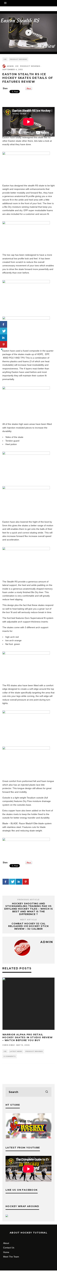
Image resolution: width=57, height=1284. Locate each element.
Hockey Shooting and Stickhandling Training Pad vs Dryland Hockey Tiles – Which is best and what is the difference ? (28, 909)
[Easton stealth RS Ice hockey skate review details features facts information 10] (26, 319)
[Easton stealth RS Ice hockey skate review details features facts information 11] (26, 712)
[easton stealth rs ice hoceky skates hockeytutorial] (26, 840)
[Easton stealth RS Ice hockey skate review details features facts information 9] (26, 749)
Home (6, 1252)
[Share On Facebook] (6, 881)
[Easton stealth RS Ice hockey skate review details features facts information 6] (26, 454)
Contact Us (8, 1247)
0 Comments (10, 1056)
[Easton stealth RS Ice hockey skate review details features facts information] (26, 388)
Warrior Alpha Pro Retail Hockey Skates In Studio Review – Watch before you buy (27, 1037)
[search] (46, 1092)
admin (10, 66)
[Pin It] (28, 89)
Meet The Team (11, 1256)
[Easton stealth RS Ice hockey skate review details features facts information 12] (26, 282)
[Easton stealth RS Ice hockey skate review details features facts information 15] (26, 653)
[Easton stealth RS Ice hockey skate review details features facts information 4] (26, 549)
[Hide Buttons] (1, 350)
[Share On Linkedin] (19, 881)
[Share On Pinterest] (25, 881)
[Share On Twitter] (12, 881)
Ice (5, 59)
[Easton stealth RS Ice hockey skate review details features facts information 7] (26, 223)
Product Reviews (18, 59)
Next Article (28, 920)
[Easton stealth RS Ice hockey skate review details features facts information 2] (26, 488)
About (6, 1243)
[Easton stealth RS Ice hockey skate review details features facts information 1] (26, 154)
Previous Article (28, 900)
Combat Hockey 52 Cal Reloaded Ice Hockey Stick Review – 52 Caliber (28, 926)
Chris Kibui (8, 1045)
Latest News (16, 1051)
